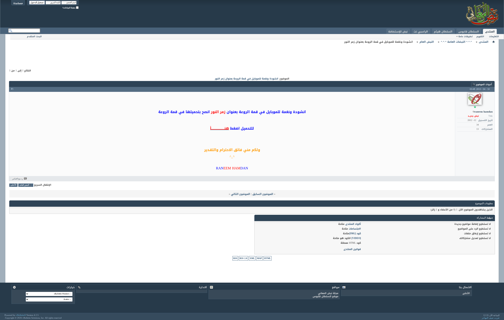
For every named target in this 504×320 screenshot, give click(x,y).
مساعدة (18, 3)
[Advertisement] (252, 53)
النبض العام (427, 42)
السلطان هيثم (443, 31)
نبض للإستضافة (398, 31)
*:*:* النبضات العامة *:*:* (456, 42)
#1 (12, 89)
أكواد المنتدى (353, 224)
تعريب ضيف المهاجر (490, 318)
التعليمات (494, 36)
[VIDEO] (356, 238)
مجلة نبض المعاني (328, 293)
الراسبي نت (421, 31)
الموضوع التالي (240, 194)
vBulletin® (21, 315)
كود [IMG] (355, 233)
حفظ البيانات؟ (69, 8)
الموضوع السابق (262, 194)
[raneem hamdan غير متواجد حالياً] (475, 99)
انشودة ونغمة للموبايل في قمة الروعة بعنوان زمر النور (246, 79)
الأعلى (13, 185)
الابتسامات (355, 229)
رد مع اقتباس (17, 179)
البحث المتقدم (34, 36)
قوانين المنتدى (352, 249)
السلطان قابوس (468, 31)
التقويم (480, 36)
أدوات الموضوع (484, 84)
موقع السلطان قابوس (325, 296)
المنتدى (490, 31)
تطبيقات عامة (465, 36)
